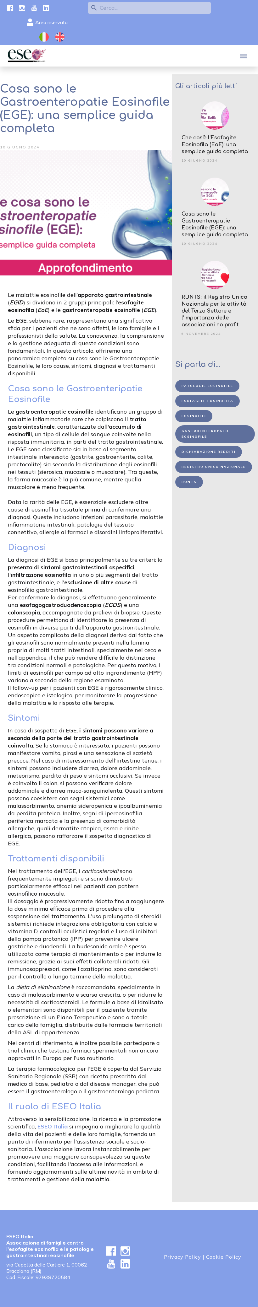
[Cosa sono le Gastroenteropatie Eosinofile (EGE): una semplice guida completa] (215, 191)
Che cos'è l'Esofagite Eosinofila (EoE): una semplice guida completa (215, 144)
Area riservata (51, 22)
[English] (60, 37)
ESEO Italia (52, 1126)
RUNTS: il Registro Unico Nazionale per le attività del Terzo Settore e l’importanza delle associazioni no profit (214, 311)
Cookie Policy (223, 1257)
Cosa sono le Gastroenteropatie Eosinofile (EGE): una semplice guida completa (215, 224)
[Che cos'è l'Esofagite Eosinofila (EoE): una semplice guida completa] (215, 115)
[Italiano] (44, 37)
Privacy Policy (182, 1257)
